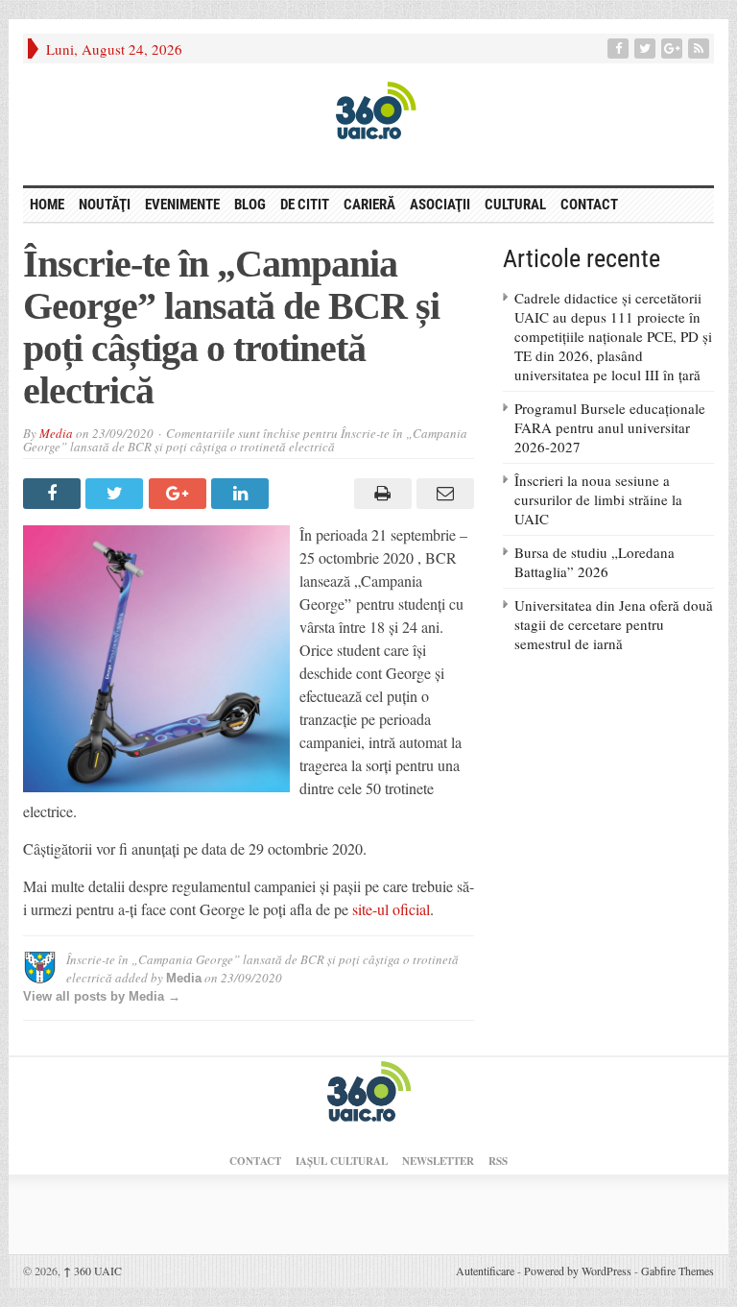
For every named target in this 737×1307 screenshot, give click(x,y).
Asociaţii (440, 204)
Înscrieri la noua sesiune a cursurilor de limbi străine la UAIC (598, 499)
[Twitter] (646, 48)
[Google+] (673, 48)
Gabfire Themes (677, 1270)
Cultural (515, 204)
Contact (589, 204)
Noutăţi (105, 204)
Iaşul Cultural (342, 1161)
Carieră (369, 204)
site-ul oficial (391, 909)
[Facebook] (619, 48)
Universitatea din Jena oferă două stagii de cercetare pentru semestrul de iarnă (613, 624)
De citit (304, 204)
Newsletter (438, 1161)
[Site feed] (700, 48)
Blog (250, 204)
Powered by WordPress (577, 1270)
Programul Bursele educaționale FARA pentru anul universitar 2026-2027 (609, 427)
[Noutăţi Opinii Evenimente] (368, 109)
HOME (47, 204)
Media (56, 433)
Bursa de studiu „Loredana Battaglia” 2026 (594, 562)
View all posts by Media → (101, 996)
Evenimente (182, 204)
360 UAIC (92, 1270)
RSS (498, 1161)
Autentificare (485, 1270)
